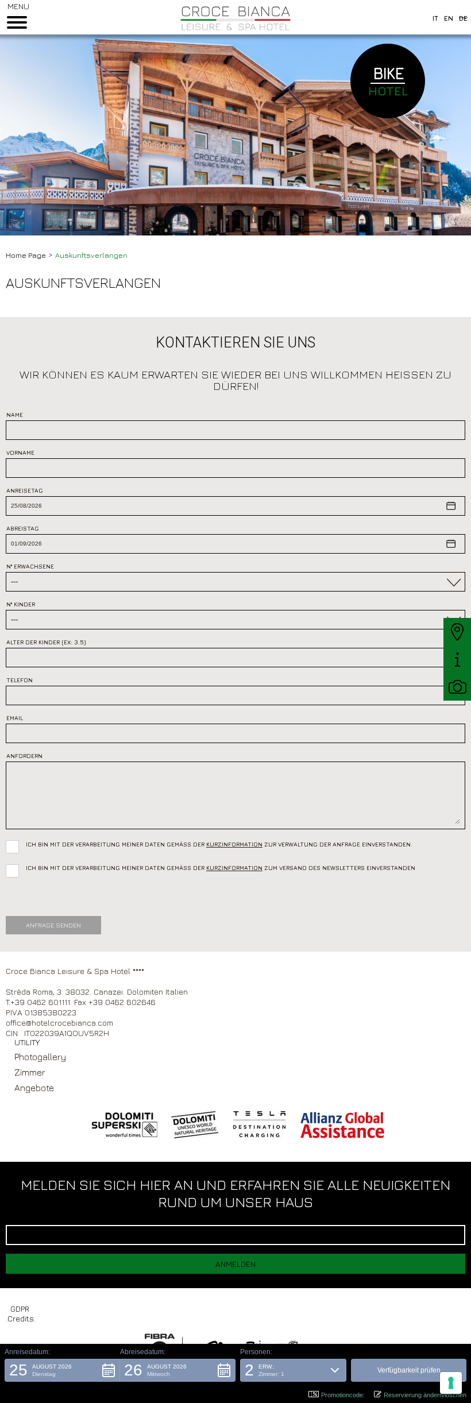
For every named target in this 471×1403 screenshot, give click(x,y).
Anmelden (235, 1264)
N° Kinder (20, 604)
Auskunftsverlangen (91, 255)
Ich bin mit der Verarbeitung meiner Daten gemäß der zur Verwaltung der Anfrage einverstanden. (222, 843)
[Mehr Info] (457, 659)
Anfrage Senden (53, 925)
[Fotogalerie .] (457, 687)
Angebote (34, 1088)
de (463, 18)
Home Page (26, 255)
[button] (62, 1370)
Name (14, 414)
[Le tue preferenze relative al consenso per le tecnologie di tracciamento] (451, 1383)
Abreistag (22, 528)
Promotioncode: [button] (343, 1395)
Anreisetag (24, 490)
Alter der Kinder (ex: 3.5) (46, 642)
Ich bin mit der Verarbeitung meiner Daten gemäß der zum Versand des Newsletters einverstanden (220, 867)
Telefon (19, 680)
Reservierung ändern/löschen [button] (425, 1395)
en (448, 18)
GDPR (19, 1308)
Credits (20, 1318)
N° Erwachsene (30, 566)
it (435, 18)
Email (14, 717)
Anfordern (24, 755)
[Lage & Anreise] (457, 632)
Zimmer (29, 1072)
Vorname (20, 452)
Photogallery (40, 1057)
